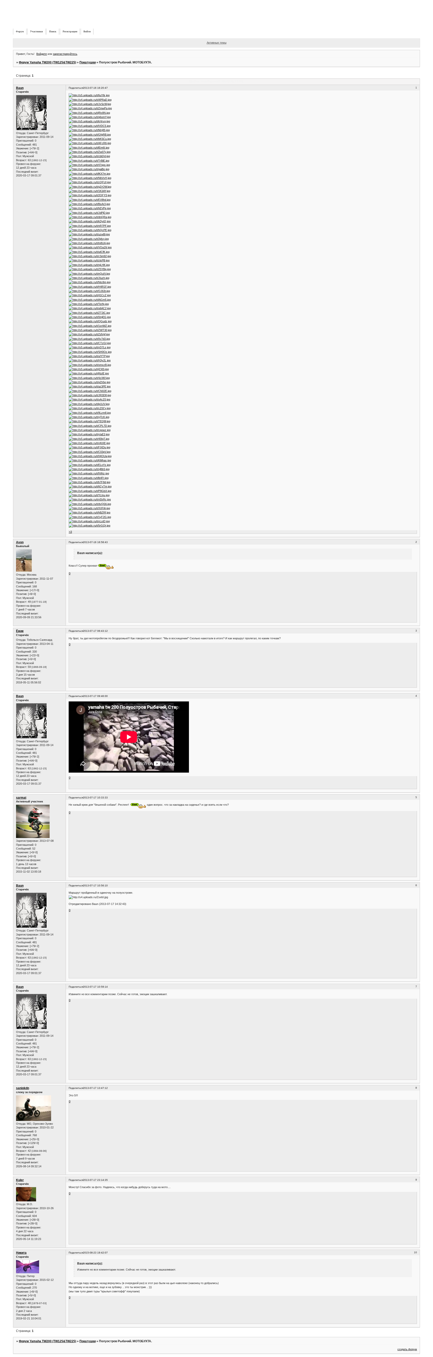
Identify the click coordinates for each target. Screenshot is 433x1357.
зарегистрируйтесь (65, 53)
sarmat (21, 797)
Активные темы (217, 42)
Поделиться (76, 87)
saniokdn (22, 1088)
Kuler (20, 1180)
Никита (21, 1253)
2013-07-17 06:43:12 (95, 631)
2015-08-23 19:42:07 (95, 1252)
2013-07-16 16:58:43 (95, 542)
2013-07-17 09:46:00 (95, 696)
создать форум (407, 1349)
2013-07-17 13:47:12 (95, 1088)
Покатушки (87, 62)
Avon (20, 542)
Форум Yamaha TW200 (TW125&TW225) (47, 62)
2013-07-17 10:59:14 (95, 986)
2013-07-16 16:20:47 (95, 87)
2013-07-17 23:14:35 (95, 1180)
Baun (20, 88)
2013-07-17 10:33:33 (95, 797)
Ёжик (20, 631)
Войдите (41, 53)
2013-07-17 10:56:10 (95, 885)
